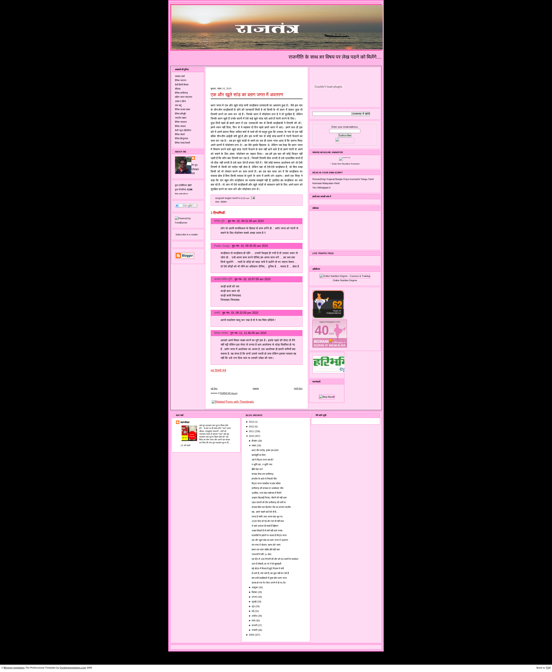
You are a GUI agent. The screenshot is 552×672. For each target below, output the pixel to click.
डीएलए (177, 88)
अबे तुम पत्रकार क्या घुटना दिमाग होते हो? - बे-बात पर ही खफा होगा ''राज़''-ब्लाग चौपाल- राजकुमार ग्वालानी (215, 428)
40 (322, 330)
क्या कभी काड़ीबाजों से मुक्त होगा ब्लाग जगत (269, 578)
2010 (252, 436)
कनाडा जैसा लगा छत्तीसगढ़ (262, 474)
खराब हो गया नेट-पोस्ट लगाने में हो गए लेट (269, 582)
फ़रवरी (255, 625)
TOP (548, 667)
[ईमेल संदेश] (252, 198)
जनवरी (255, 630)
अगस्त (255, 597)
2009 (252, 634)
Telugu (364, 179)
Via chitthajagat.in (321, 187)
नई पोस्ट (214, 388)
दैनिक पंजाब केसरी (182, 142)
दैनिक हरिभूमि (180, 113)
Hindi (336, 183)
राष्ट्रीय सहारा (180, 117)
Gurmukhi (355, 179)
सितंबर (255, 592)
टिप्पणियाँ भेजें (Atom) (228, 393)
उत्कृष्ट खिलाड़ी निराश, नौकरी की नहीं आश (269, 497)
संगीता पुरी (219, 221)
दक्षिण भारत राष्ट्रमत (183, 97)
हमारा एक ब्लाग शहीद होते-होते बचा (266, 549)
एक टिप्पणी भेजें (218, 370)
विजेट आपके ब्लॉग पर (181, 194)
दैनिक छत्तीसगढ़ (181, 93)
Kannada (317, 183)
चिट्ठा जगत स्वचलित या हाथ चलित (266, 483)
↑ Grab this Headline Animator (345, 164)
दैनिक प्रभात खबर (182, 109)
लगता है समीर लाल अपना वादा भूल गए (267, 516)
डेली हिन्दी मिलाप (181, 84)
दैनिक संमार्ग (180, 134)
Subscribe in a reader (187, 234)
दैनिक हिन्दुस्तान (181, 138)
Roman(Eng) (319, 179)
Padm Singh (221, 245)
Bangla (338, 179)
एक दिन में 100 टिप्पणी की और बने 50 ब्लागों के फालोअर (275, 559)
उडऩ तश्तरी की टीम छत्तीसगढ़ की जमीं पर (269, 502)
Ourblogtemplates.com (73, 667)
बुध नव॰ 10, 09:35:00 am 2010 (250, 245)
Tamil (370, 179)
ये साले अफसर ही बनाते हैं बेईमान (265, 526)
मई (253, 611)
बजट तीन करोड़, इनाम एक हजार (265, 450)
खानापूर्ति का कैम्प (258, 455)
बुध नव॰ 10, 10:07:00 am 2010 (252, 279)
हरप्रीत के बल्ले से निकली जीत (264, 478)
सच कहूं (178, 105)
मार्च (254, 620)
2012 (252, 426)
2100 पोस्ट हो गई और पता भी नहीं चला (268, 521)
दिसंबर (255, 440)
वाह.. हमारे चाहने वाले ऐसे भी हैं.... (265, 512)
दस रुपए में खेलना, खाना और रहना (266, 544)
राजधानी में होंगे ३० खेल (261, 554)
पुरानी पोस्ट (298, 388)
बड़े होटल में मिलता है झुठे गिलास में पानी (268, 568)
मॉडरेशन (224, 202)
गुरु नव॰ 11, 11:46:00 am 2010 (248, 333)
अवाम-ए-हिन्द (180, 101)
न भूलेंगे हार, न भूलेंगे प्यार (262, 464)
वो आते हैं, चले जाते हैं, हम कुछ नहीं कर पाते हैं (270, 573)
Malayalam (328, 183)
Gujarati (330, 179)
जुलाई (254, 601)
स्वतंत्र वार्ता (180, 76)
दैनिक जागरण (180, 80)
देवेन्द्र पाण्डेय (221, 333)
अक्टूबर (255, 587)
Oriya (346, 179)
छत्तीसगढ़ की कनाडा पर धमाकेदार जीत (267, 488)
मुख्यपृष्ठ (256, 388)
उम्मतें (217, 312)
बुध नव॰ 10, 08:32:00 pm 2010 (240, 312)
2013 (252, 422)
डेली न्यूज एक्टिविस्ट (183, 130)
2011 (252, 431)
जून (253, 606)
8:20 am (245, 198)
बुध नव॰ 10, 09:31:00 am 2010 (246, 221)
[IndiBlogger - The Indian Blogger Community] (328, 317)
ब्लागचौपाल (184, 422)
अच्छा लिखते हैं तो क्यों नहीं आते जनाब (267, 530)
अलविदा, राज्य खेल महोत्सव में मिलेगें (266, 493)
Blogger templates (14, 667)
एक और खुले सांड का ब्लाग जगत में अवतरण (247, 94)
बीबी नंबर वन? (257, 469)
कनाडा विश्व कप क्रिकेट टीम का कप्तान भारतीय (271, 507)
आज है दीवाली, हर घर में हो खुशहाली (266, 563)
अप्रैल (255, 616)
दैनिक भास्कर (180, 126)
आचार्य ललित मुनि (223, 279)
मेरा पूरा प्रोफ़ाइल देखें (195, 169)
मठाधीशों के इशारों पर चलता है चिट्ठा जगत (269, 535)
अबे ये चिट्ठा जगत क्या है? (262, 459)
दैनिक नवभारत (181, 122)
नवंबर (254, 445)
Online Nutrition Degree (345, 280)
